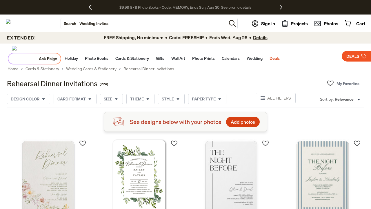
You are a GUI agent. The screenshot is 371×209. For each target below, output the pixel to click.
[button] (232, 23)
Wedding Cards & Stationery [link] (91, 69)
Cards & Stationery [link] (42, 69)
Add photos (243, 122)
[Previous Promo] (92, 7)
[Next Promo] (281, 7)
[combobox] (144, 23)
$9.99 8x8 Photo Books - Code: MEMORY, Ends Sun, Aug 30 (169, 7)
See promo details (236, 7)
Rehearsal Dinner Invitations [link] (148, 69)
